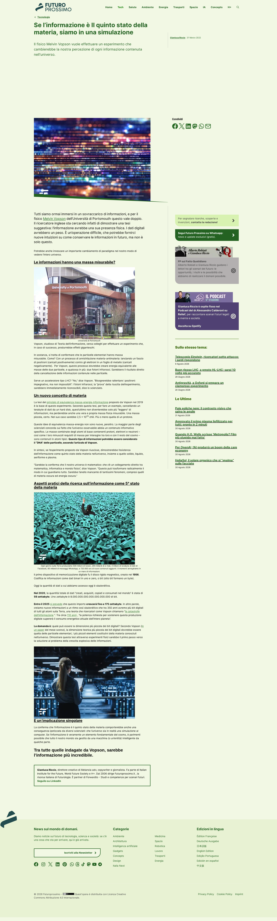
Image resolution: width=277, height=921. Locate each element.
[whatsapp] (72, 864)
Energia (163, 7)
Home (108, 7)
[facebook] (36, 864)
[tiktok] (83, 864)
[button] (238, 7)
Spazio (194, 7)
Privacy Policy (206, 894)
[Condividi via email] (208, 128)
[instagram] (43, 864)
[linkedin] (57, 864)
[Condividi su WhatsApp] (202, 128)
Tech (120, 7)
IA (204, 7)
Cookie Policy (224, 894)
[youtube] (94, 864)
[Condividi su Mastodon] (195, 128)
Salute (132, 7)
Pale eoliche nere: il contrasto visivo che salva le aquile (203, 410)
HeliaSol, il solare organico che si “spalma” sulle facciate (204, 462)
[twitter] (50, 864)
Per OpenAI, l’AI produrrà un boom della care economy (206, 449)
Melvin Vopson (54, 219)
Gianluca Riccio (177, 37)
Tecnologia (43, 17)
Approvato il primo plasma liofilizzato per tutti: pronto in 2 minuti (204, 423)
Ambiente (148, 7)
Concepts (217, 7)
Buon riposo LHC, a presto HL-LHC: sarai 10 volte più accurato (205, 371)
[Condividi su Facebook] (175, 128)
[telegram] (100, 864)
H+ (229, 7)
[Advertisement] (138, 87)
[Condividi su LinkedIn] (188, 128)
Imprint (239, 894)
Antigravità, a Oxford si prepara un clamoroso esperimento (199, 384)
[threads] (77, 864)
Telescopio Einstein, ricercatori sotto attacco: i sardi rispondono (207, 358)
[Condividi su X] (182, 128)
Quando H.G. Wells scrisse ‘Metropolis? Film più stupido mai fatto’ (205, 436)
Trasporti (178, 7)
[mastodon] (89, 864)
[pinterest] (64, 864)
